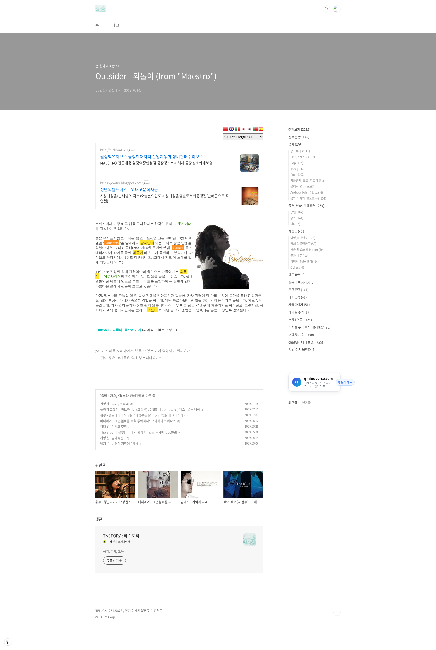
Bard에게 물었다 (302, 349)
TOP (337, 612)
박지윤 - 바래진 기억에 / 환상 (119, 443)
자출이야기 (299, 304)
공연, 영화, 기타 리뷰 (306, 205)
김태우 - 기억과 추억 (113, 426)
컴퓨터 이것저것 (301, 282)
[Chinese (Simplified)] (225, 129)
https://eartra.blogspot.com (120, 183)
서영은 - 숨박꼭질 (111, 437)
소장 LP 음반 (300, 319)
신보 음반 (298, 137)
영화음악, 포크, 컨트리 (307, 180)
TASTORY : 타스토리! (122, 536)
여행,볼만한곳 (302, 237)
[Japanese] (243, 129)
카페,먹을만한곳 (303, 243)
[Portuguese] (255, 129)
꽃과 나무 (299, 255)
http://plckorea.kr (113, 150)
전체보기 (299, 129)
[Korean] (249, 129)
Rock (297, 174)
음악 (104, 395)
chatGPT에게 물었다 (305, 342)
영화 (296, 218)
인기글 (306, 402)
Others (297, 267)
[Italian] (237, 129)
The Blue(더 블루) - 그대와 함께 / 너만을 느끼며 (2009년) (138, 432)
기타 (295, 224)
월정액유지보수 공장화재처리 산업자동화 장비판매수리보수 (151, 156)
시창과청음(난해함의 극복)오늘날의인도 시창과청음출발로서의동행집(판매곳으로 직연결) (164, 198)
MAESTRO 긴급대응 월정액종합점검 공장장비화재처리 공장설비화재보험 (156, 162)
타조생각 (297, 297)
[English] (231, 129)
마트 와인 (297, 274)
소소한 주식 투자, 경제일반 (309, 327)
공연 (296, 212)
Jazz (297, 168)
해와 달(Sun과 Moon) (307, 249)
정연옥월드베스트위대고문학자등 (129, 189)
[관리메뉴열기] (7, 642)
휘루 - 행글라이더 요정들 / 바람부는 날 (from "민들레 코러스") (141, 415)
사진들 (297, 231)
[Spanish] (260, 129)
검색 (326, 9)
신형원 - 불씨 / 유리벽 (114, 403)
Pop (296, 163)
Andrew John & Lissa (306, 192)
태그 (115, 25)
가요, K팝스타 (119, 395)
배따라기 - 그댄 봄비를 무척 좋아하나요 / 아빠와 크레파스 (138, 420)
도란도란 (298, 289)
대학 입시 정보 (301, 334)
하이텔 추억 (299, 312)
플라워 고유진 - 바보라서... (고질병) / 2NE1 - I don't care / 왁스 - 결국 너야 (150, 409)
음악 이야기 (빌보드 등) (308, 198)
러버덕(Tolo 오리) (304, 261)
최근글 (292, 402)
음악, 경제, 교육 (113, 551)
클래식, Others (302, 186)
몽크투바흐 (300, 151)
